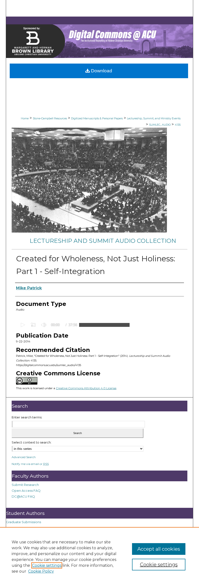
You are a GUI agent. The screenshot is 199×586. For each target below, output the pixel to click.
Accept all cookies (158, 549)
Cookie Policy (41, 571)
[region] (99, 556)
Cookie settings (46, 565)
